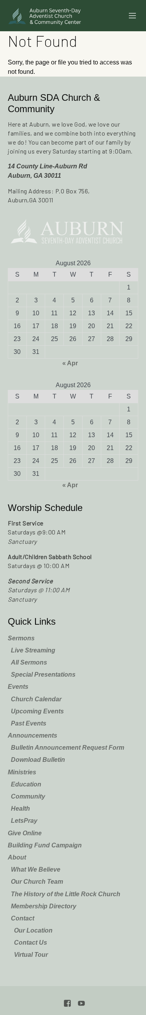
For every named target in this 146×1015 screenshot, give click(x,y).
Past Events (28, 723)
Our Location (33, 930)
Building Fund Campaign (45, 845)
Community (28, 796)
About (17, 857)
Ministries (22, 772)
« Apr (70, 363)
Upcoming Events (37, 711)
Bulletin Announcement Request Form (67, 747)
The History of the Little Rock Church (65, 894)
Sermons (21, 638)
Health (20, 808)
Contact (22, 918)
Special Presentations (43, 674)
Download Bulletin (38, 759)
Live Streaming (33, 650)
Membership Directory (43, 906)
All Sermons (29, 662)
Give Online (25, 833)
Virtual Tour (31, 954)
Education (26, 784)
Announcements (32, 735)
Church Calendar (36, 699)
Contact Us (30, 942)
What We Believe (35, 869)
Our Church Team (37, 881)
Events (18, 686)
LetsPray (24, 820)
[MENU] (128, 16)
